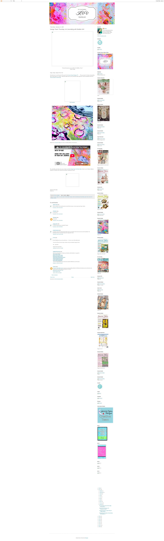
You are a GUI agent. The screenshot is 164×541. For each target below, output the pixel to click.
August (100, 493)
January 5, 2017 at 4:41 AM (57, 207)
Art (53, 196)
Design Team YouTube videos (76, 169)
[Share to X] (66, 195)
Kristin (105, 28)
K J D (54, 237)
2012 (100, 522)
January (100, 504)
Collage (57, 196)
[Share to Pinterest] (68, 195)
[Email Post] (62, 195)
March (100, 501)
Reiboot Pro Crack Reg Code (58, 270)
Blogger (86, 537)
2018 (100, 488)
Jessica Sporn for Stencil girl (55, 77)
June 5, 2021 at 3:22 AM (57, 272)
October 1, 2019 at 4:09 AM (57, 263)
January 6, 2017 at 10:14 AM (58, 234)
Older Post (92, 277)
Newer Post (52, 277)
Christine (54, 211)
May (100, 498)
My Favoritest (72, 102)
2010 (100, 525)
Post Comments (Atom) (59, 279)
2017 (100, 489)
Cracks (54, 266)
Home (73, 277)
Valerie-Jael (55, 204)
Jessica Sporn (62, 196)
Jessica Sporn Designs (68, 196)
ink (59, 196)
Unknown (54, 217)
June (100, 496)
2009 (100, 526)
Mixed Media (82, 196)
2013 (100, 520)
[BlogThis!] (65, 195)
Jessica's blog (57, 142)
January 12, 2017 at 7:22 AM (58, 248)
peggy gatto (55, 223)
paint (85, 196)
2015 (100, 517)
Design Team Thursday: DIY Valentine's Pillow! (104, 509)
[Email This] (64, 195)
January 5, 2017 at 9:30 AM (57, 226)
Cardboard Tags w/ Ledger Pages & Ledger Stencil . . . (105, 511)
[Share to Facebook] (67, 195)
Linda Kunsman (56, 230)
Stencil (87, 196)
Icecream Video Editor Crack (58, 268)
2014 (100, 519)
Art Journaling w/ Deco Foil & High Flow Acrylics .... (105, 506)
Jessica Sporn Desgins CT (73, 75)
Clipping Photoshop (56, 251)
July (100, 495)
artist (55, 196)
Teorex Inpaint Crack (56, 271)
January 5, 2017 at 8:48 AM (57, 220)
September (101, 492)
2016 (100, 516)
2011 (100, 523)
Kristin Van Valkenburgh (76, 196)
